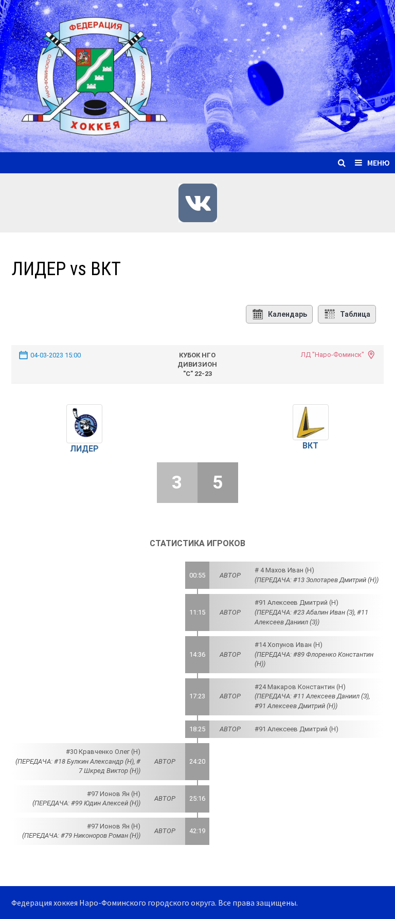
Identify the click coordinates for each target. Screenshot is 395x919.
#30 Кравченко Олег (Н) (103, 751)
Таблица (355, 314)
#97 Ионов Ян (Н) (113, 794)
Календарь (287, 314)
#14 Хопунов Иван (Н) (288, 644)
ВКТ (310, 446)
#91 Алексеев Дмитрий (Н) (296, 602)
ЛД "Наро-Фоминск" (332, 354)
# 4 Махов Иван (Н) (284, 570)
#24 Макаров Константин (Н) (300, 687)
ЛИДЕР (84, 449)
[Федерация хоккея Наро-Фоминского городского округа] (197, 75)
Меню (378, 162)
